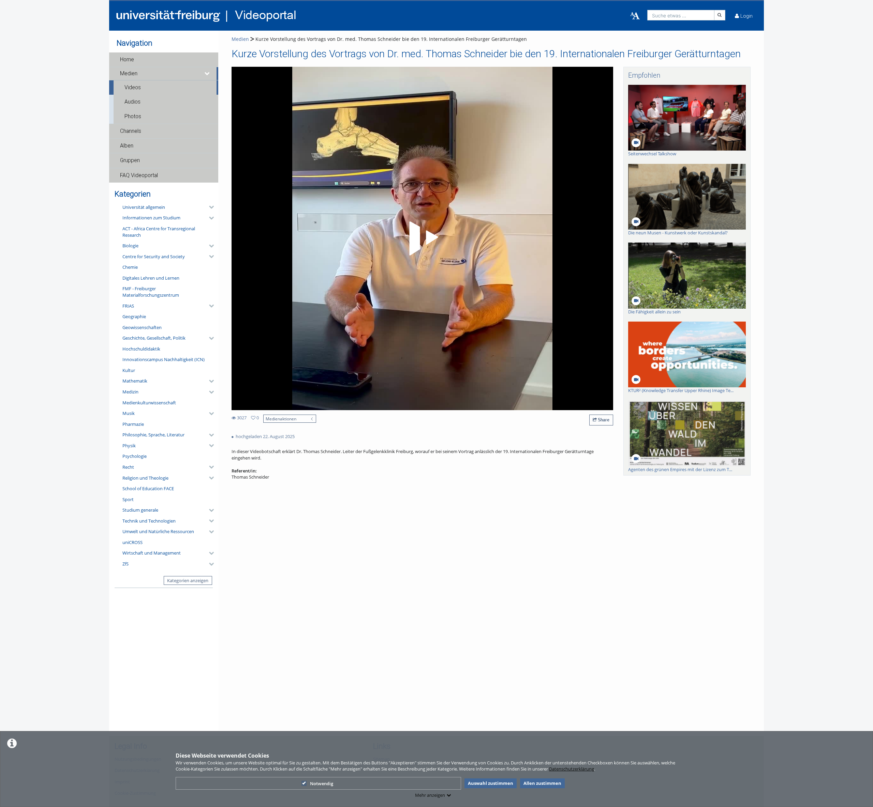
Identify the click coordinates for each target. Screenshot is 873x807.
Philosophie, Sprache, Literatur (153, 435)
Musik (128, 413)
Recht (128, 467)
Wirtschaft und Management (151, 553)
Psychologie (134, 456)
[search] (680, 15)
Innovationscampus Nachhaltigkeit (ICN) (163, 359)
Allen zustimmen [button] (542, 783)
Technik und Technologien (149, 521)
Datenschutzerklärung (571, 769)
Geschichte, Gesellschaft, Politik (154, 338)
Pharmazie (133, 424)
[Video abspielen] (422, 238)
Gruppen (130, 160)
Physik (129, 446)
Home (127, 60)
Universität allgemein (143, 207)
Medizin (130, 392)
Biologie (130, 246)
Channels (130, 131)
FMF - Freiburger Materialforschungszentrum (150, 291)
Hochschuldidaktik (141, 349)
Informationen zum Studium (151, 218)
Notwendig (321, 783)
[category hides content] (209, 207)
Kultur (128, 370)
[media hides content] (207, 73)
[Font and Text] (635, 16)
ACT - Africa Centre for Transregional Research (158, 232)
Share (603, 420)
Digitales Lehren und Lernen (150, 278)
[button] (163, 59)
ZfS (125, 564)
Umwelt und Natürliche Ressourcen (158, 531)
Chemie (130, 267)
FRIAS (128, 306)
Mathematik (134, 381)
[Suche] (720, 15)
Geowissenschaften (142, 327)
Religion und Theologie (145, 478)
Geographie (134, 316)
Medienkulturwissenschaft (149, 403)
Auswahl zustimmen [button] (490, 783)
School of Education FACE (148, 488)
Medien (128, 74)
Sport (128, 499)
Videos (132, 87)
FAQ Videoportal (139, 175)
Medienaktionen (281, 418)
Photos (132, 116)
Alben (126, 146)
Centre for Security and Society (153, 256)
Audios (132, 102)
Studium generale (140, 510)
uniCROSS (132, 542)
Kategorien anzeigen (187, 580)
